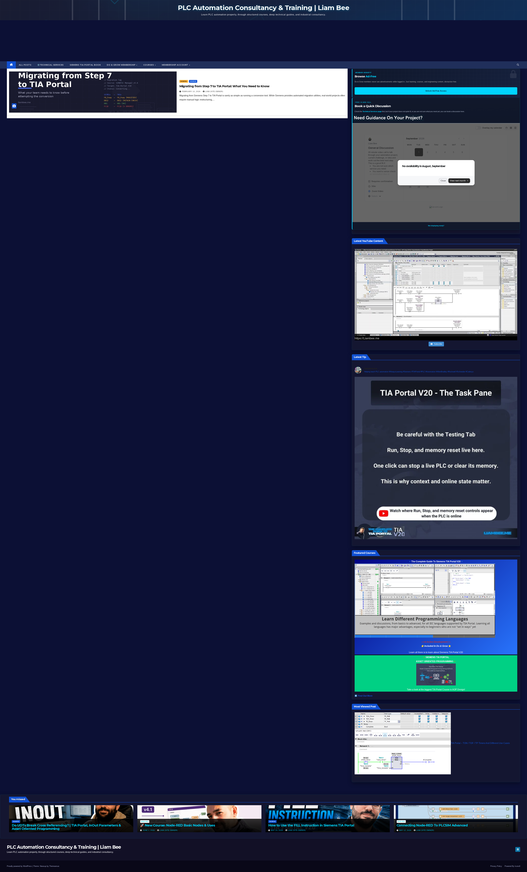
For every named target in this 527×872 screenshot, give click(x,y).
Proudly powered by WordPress (19, 866)
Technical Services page (372, 111)
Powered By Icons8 (512, 866)
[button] (518, 65)
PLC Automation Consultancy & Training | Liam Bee (263, 8)
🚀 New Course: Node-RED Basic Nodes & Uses (177, 825)
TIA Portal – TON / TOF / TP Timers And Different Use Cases (480, 743)
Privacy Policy (496, 866)
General (183, 81)
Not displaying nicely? (436, 225)
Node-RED (144, 821)
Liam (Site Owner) (214, 91)
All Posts (25, 65)
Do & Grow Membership (121, 65)
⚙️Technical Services (50, 65)
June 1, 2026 (149, 830)
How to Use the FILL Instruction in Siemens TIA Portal (311, 825)
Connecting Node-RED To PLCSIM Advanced (432, 825)
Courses (149, 65)
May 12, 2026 (405, 830)
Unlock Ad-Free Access (436, 91)
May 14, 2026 (277, 830)
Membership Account (175, 65)
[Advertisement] (263, 41)
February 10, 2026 (191, 91)
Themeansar (54, 866)
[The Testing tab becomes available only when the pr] (436, 458)
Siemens (193, 81)
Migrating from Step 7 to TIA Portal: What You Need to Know (224, 86)
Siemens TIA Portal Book (85, 65)
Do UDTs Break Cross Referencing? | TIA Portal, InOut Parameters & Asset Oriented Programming (66, 827)
